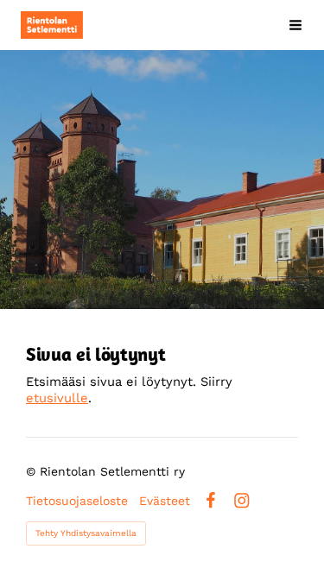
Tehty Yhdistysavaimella (86, 533)
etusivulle (57, 398)
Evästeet (164, 501)
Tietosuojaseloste (77, 501)
